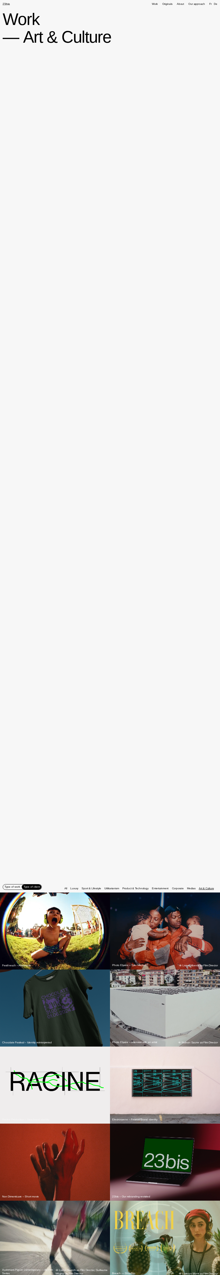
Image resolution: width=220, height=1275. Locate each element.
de (215, 4)
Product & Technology (135, 888)
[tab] (12, 886)
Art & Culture (206, 888)
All (65, 888)
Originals (167, 4)
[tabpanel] (139, 888)
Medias (191, 888)
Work (155, 4)
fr (210, 4)
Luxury (74, 888)
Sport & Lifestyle (91, 888)
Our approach (196, 4)
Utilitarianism (111, 888)
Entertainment (160, 888)
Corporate (178, 888)
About (180, 4)
